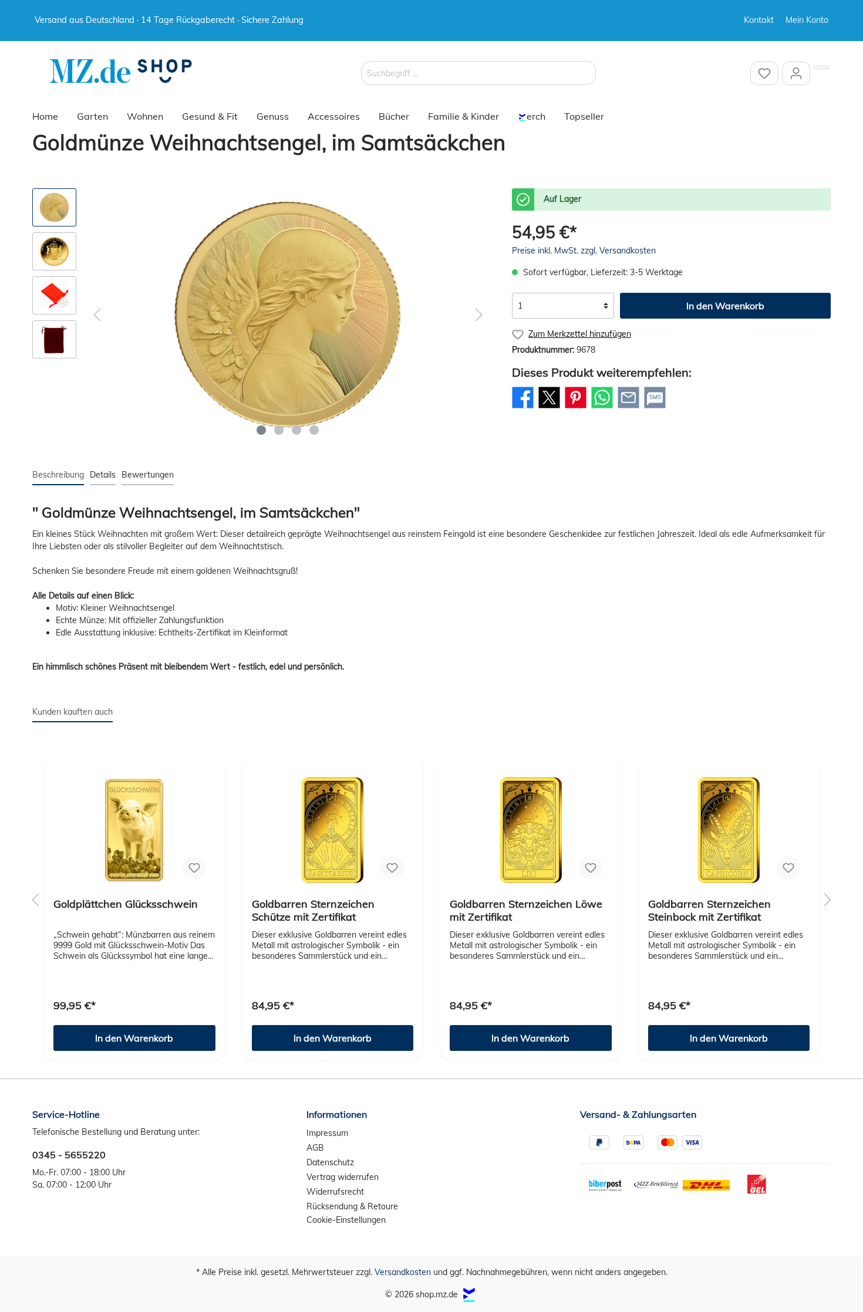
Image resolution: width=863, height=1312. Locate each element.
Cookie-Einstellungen (346, 1220)
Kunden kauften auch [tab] (72, 711)
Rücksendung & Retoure (352, 1206)
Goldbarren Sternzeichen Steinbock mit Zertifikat (709, 911)
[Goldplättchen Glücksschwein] (134, 830)
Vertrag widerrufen (342, 1177)
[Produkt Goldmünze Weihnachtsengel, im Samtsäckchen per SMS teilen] (655, 408)
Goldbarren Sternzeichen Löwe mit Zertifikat (526, 911)
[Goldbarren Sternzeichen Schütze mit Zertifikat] (333, 830)
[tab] (58, 474)
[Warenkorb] (821, 67)
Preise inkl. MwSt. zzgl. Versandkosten (584, 250)
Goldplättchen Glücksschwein (125, 904)
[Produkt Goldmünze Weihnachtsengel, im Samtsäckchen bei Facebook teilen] (523, 408)
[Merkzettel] (764, 73)
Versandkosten (403, 1272)
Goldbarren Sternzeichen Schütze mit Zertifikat (313, 911)
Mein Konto (807, 20)
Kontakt (759, 20)
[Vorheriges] (97, 315)
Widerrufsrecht (335, 1191)
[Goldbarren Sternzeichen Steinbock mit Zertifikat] (729, 830)
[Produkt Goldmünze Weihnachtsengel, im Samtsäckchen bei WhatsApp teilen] (602, 408)
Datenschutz (330, 1162)
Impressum (327, 1133)
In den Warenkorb (725, 306)
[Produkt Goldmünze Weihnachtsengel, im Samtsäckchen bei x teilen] (549, 408)
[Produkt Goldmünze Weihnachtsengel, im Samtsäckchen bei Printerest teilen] (575, 408)
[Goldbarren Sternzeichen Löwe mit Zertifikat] (531, 830)
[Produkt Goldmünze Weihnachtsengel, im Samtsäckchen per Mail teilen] (628, 408)
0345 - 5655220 (69, 1155)
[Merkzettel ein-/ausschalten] (194, 868)
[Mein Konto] (796, 73)
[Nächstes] (479, 315)
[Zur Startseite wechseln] (120, 71)
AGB (315, 1147)
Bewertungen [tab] (148, 474)
